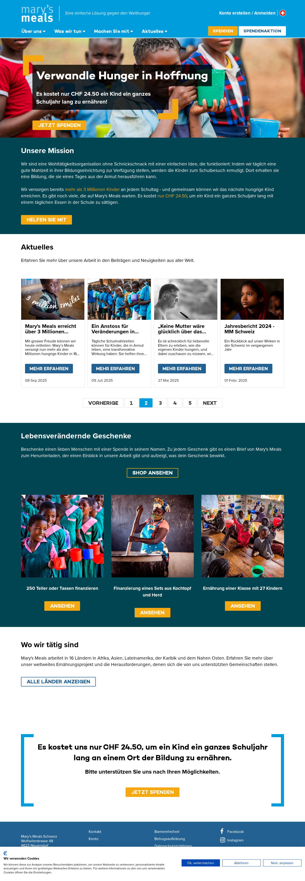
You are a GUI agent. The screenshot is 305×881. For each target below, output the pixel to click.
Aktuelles (152, 31)
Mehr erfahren (51, 368)
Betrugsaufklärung (169, 838)
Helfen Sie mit (46, 219)
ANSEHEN (62, 606)
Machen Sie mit (111, 31)
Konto (93, 838)
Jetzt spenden (59, 125)
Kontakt (95, 831)
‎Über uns (31, 31)
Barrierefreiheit (166, 831)
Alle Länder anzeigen (58, 681)
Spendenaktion (262, 31)
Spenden (223, 31)
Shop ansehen (152, 473)
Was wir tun (67, 31)
